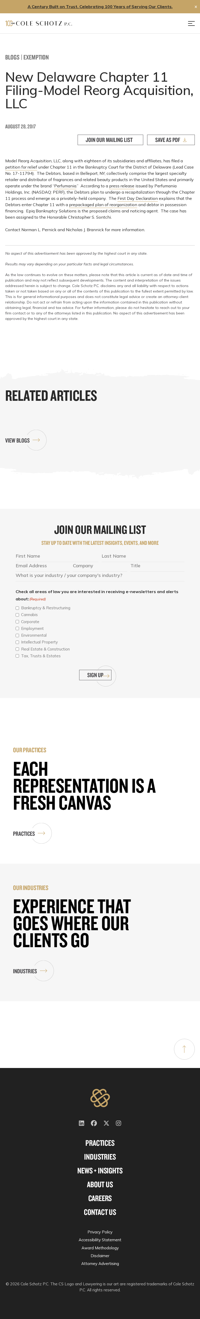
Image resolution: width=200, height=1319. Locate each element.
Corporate (30, 621)
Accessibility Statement (100, 1239)
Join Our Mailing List (109, 140)
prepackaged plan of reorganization (103, 204)
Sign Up (95, 675)
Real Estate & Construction (45, 649)
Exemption (36, 57)
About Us (100, 1184)
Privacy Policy (100, 1232)
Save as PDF (167, 140)
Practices (24, 833)
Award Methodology (100, 1247)
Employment (32, 628)
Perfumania (65, 185)
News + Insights (99, 1170)
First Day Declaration (137, 198)
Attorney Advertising (100, 1263)
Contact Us (100, 1212)
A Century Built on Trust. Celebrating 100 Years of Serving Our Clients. (100, 6)
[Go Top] (184, 1049)
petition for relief (21, 167)
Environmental (34, 635)
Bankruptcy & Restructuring (45, 607)
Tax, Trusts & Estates (41, 655)
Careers (100, 1198)
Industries (25, 971)
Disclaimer (100, 1255)
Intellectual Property (39, 642)
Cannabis (29, 614)
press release (121, 185)
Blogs (12, 57)
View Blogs (17, 440)
